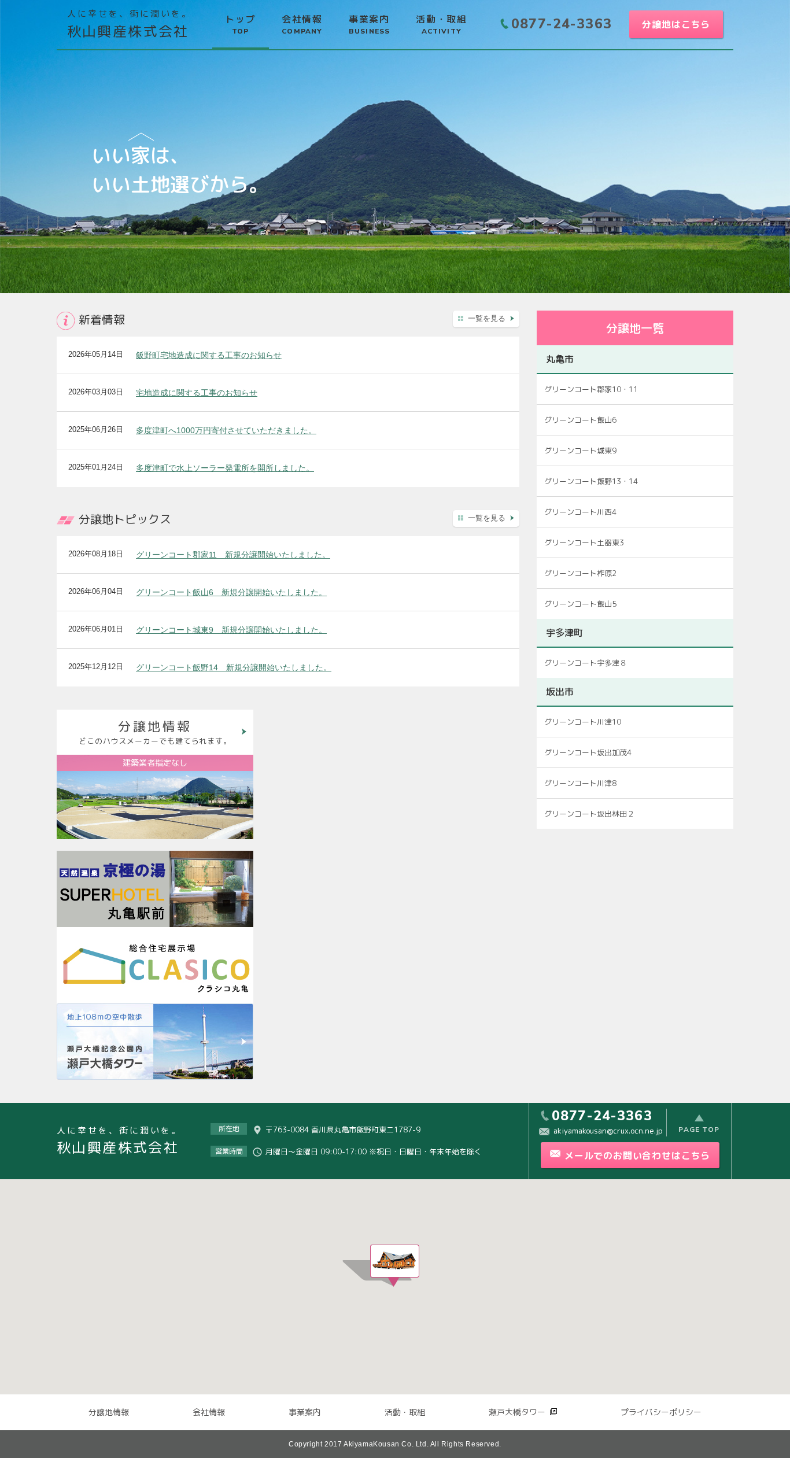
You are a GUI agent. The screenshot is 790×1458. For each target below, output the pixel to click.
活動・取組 (405, 1412)
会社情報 (209, 1412)
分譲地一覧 (635, 328)
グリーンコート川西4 (580, 512)
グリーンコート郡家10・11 (591, 389)
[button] (394, 1266)
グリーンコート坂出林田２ (589, 814)
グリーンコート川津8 (580, 783)
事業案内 (305, 1412)
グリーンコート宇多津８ (585, 663)
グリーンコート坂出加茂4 (588, 752)
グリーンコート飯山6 (580, 420)
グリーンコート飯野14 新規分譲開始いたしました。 (233, 667)
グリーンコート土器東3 (584, 542)
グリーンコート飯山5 (580, 604)
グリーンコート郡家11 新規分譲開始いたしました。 (233, 554)
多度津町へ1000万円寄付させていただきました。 (226, 430)
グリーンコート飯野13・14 (591, 481)
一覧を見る (486, 318)
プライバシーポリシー (661, 1412)
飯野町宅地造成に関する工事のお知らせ (209, 355)
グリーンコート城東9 (580, 450)
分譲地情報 (108, 1412)
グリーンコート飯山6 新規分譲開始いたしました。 (231, 592)
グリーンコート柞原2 (580, 573)
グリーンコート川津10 (582, 722)
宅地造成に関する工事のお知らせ (196, 392)
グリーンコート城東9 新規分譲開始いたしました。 (231, 629)
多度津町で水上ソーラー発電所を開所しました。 (225, 468)
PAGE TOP (698, 1129)
